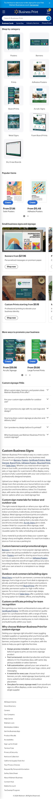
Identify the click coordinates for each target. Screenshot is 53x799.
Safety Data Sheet (11, 773)
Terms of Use (9, 748)
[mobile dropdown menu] (3, 12)
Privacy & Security (11, 752)
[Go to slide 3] (30, 375)
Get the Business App (12, 731)
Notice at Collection (11, 757)
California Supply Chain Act (14, 761)
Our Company (9, 714)
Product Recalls (10, 736)
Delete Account (10, 786)
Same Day (20, 23)
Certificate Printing (37, 460)
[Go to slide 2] (28, 216)
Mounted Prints (43, 463)
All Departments (10, 702)
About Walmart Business (13, 778)
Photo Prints (46, 23)
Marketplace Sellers (11, 727)
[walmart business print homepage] (26, 12)
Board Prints (15, 463)
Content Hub (9, 782)
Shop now (11, 318)
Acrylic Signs (29, 523)
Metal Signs (7, 577)
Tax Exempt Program (12, 790)
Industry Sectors (32, 23)
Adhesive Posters (28, 463)
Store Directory (10, 706)
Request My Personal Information (16, 769)
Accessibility (9, 740)
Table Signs (11, 465)
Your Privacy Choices (12, 765)
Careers (7, 710)
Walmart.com (9, 723)
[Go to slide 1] (24, 216)
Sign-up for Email (10, 744)
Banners (17, 460)
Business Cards (7, 23)
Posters (25, 460)
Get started (34, 5)
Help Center (8, 719)
